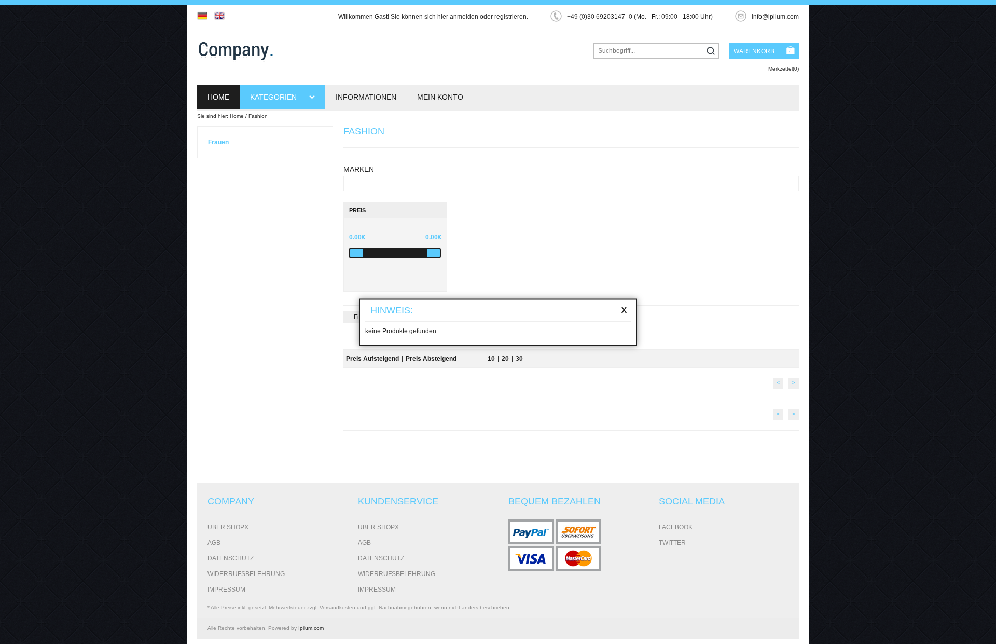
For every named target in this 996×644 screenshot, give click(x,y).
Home (218, 97)
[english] (222, 15)
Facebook (676, 527)
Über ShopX (228, 527)
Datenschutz (231, 558)
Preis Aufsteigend (372, 358)
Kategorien (274, 97)
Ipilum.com (311, 628)
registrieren (510, 16)
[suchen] (711, 52)
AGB (214, 542)
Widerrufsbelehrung (246, 574)
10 (491, 358)
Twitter (672, 542)
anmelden (464, 16)
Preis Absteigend (431, 358)
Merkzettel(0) (783, 69)
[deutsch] (205, 15)
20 (505, 358)
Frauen (218, 142)
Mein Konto (440, 97)
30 (519, 358)
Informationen (366, 97)
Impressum (226, 589)
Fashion (258, 116)
